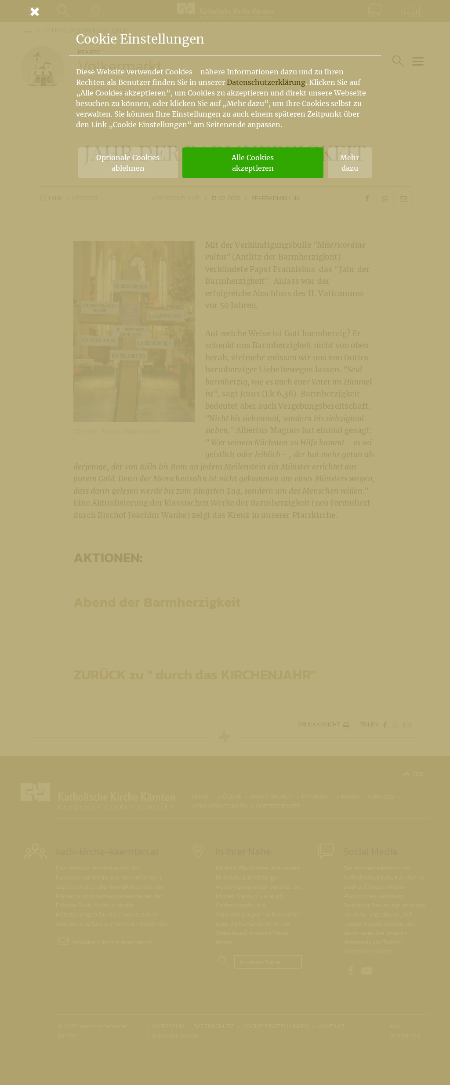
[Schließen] (225, 11)
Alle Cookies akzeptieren (253, 162)
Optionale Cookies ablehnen (128, 162)
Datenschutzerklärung (266, 82)
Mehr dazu (349, 162)
